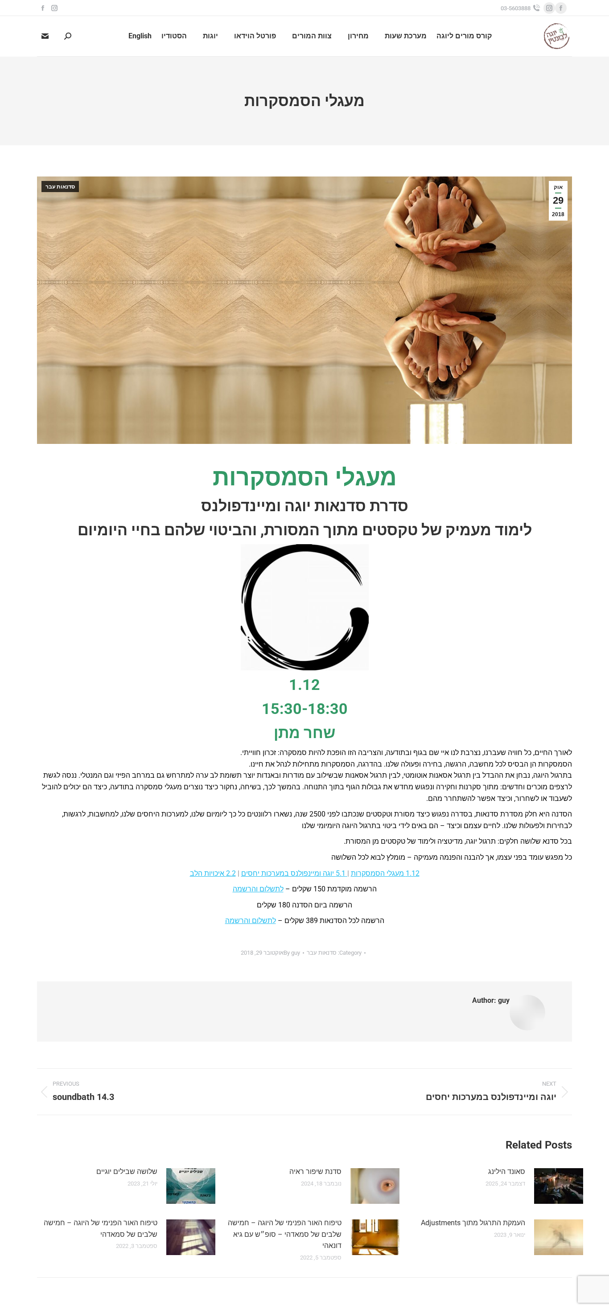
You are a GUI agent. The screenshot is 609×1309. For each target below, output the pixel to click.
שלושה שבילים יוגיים (126, 1171)
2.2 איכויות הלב (213, 873)
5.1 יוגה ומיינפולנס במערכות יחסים (294, 873)
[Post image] (558, 1186)
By (292, 952)
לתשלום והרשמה (258, 889)
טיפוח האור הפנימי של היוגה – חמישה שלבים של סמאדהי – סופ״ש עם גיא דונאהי (285, 1234)
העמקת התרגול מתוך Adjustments (473, 1223)
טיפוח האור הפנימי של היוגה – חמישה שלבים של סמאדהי (100, 1229)
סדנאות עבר (60, 187)
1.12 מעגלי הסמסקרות (385, 873)
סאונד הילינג (506, 1171)
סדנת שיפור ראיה (315, 1171)
